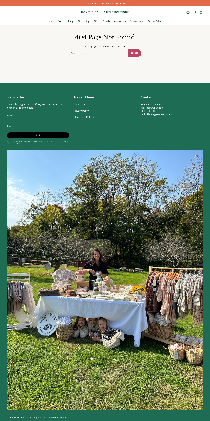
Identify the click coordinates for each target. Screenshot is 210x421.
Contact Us (80, 104)
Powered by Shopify (58, 417)
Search (135, 53)
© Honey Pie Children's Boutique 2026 (26, 417)
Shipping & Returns (84, 117)
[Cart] (201, 12)
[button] (194, 12)
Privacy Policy (54, 141)
